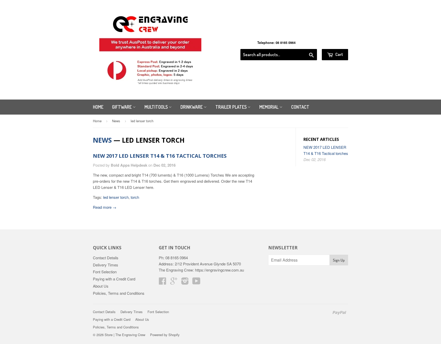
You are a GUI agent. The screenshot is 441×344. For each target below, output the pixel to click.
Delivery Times (105, 264)
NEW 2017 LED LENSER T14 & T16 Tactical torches (160, 155)
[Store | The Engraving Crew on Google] (174, 282)
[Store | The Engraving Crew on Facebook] (162, 282)
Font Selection (105, 271)
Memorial (269, 107)
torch (135, 197)
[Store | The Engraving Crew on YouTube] (196, 282)
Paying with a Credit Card (114, 278)
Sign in (306, 42)
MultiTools (156, 107)
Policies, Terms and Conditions (118, 293)
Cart (339, 54)
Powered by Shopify (165, 334)
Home (98, 107)
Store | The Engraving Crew (125, 334)
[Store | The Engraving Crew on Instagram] (185, 282)
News (116, 120)
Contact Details (105, 257)
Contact (300, 107)
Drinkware (192, 107)
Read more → (104, 207)
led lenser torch (116, 197)
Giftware (122, 107)
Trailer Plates (231, 107)
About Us (100, 286)
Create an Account (333, 42)
